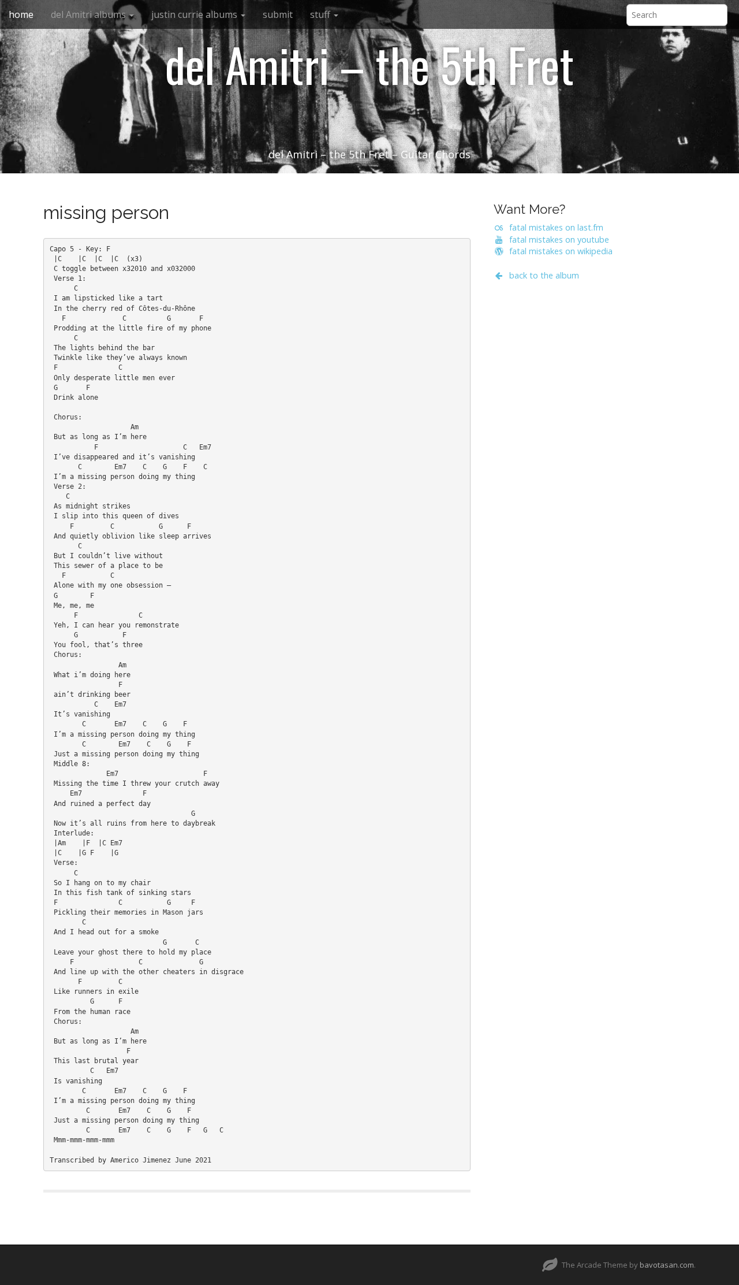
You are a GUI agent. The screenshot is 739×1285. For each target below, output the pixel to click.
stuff (321, 14)
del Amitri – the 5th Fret (369, 64)
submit (278, 14)
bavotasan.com (667, 1265)
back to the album (542, 275)
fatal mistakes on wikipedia (559, 251)
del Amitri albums (89, 14)
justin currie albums (195, 14)
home (21, 14)
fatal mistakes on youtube (557, 239)
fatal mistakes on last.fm (554, 227)
